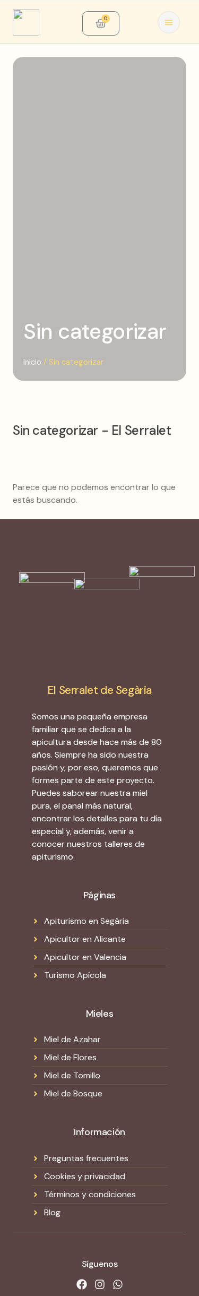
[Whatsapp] (118, 1284)
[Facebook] (81, 1284)
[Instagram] (99, 1284)
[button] (168, 22)
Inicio (32, 362)
